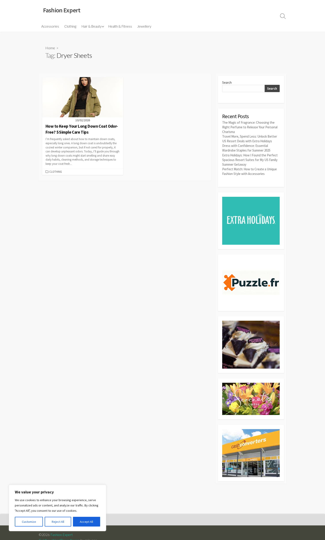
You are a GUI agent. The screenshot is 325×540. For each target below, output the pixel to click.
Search (227, 82)
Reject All (58, 522)
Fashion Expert (61, 535)
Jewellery (144, 26)
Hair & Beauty (91, 26)
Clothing (70, 26)
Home (50, 48)
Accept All (86, 522)
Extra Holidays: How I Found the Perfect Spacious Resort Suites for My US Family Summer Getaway (250, 160)
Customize (29, 522)
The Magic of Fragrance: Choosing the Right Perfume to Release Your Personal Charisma (249, 127)
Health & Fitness (120, 26)
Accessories (50, 26)
